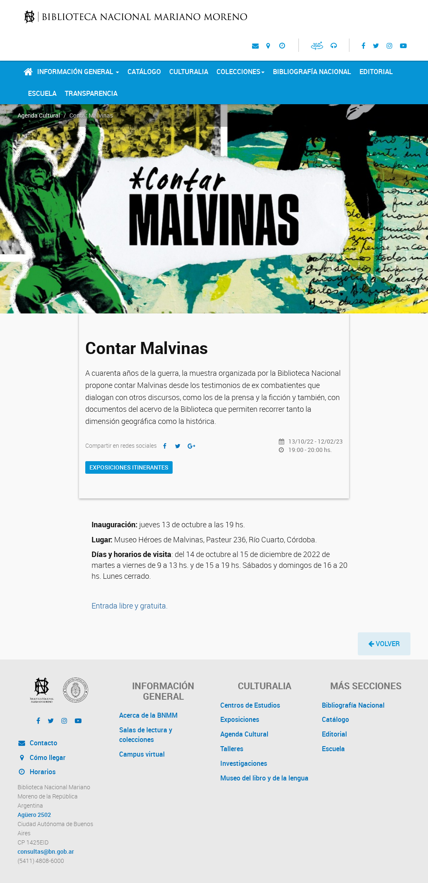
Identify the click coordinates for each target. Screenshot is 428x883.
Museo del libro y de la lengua (264, 778)
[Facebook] (363, 45)
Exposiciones (239, 719)
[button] (384, 643)
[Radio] (334, 45)
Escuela (42, 93)
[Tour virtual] (317, 45)
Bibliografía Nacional (312, 71)
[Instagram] (389, 45)
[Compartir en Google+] (191, 446)
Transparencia (91, 93)
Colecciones (238, 71)
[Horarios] (282, 45)
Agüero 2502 (34, 815)
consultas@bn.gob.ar (46, 851)
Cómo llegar (47, 757)
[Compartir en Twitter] (178, 446)
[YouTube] (403, 45)
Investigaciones (243, 763)
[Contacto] (255, 45)
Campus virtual (142, 754)
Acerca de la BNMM (148, 715)
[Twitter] (376, 45)
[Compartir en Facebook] (165, 446)
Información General (76, 71)
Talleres (231, 748)
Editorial (376, 71)
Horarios (42, 771)
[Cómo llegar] (268, 45)
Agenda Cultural (39, 115)
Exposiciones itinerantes (128, 467)
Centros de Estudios (250, 705)
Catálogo (144, 71)
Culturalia (188, 71)
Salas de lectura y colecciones (145, 734)
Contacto (42, 742)
